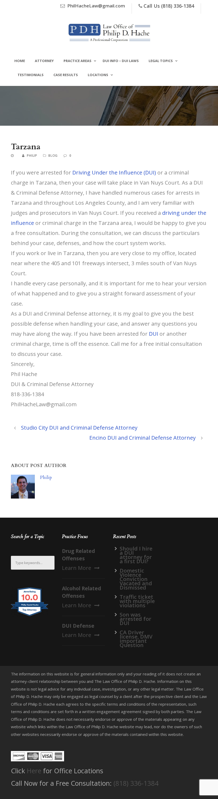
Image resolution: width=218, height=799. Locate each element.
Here (34, 770)
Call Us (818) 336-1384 (169, 6)
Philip (32, 155)
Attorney (44, 60)
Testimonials (31, 74)
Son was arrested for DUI (135, 619)
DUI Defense (78, 625)
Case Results (65, 74)
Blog (53, 155)
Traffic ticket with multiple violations (137, 601)
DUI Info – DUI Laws (121, 60)
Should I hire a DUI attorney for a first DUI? (136, 555)
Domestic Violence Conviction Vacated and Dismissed (136, 579)
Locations (98, 74)
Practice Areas (77, 60)
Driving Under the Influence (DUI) (114, 172)
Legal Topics (161, 60)
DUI (153, 333)
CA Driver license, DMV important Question (136, 639)
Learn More (76, 567)
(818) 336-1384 (136, 783)
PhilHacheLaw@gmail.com (96, 6)
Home (19, 60)
